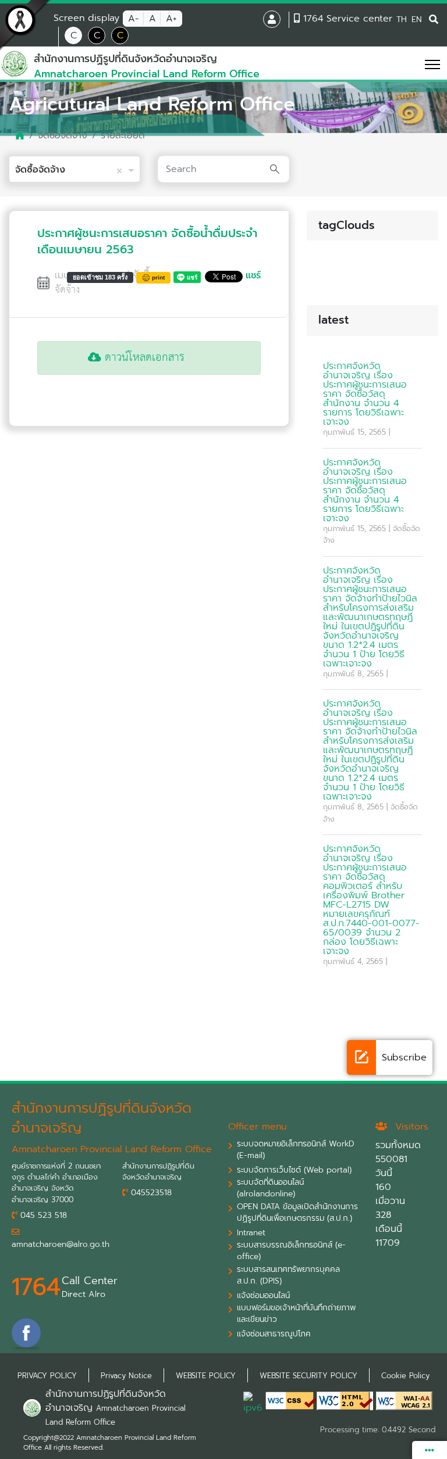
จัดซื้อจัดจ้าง (62, 135)
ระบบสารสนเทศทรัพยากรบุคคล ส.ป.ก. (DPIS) (288, 1275)
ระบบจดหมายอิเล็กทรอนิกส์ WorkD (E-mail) (295, 1150)
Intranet (251, 1233)
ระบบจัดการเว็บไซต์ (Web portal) (294, 1170)
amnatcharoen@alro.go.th (60, 1244)
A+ (171, 19)
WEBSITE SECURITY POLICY (308, 1375)
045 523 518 (42, 1215)
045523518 (150, 1193)
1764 (36, 1287)
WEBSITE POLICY (206, 1375)
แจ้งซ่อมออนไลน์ (263, 1296)
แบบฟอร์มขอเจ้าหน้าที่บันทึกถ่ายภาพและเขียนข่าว (296, 1313)
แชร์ (253, 275)
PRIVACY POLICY (47, 1375)
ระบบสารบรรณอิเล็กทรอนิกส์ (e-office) (291, 1251)
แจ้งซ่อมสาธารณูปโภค (274, 1334)
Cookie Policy (405, 1375)
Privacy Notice (126, 1375)
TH (401, 19)
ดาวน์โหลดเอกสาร (143, 357)
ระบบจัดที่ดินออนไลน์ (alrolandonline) (270, 1188)
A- (133, 19)
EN (416, 19)
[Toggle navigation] (418, 64)
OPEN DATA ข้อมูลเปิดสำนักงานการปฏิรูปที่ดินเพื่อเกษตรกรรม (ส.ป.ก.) (297, 1212)
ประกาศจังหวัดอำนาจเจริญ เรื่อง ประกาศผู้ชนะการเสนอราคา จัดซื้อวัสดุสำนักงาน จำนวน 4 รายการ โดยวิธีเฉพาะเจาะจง (365, 394)
